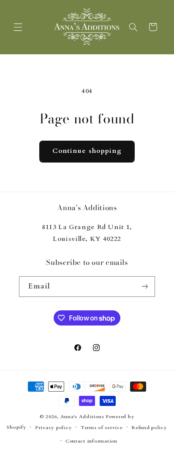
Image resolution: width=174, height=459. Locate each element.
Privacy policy (53, 427)
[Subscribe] (144, 286)
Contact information (91, 441)
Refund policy (149, 427)
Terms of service (102, 427)
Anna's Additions (82, 417)
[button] (17, 27)
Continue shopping (87, 150)
